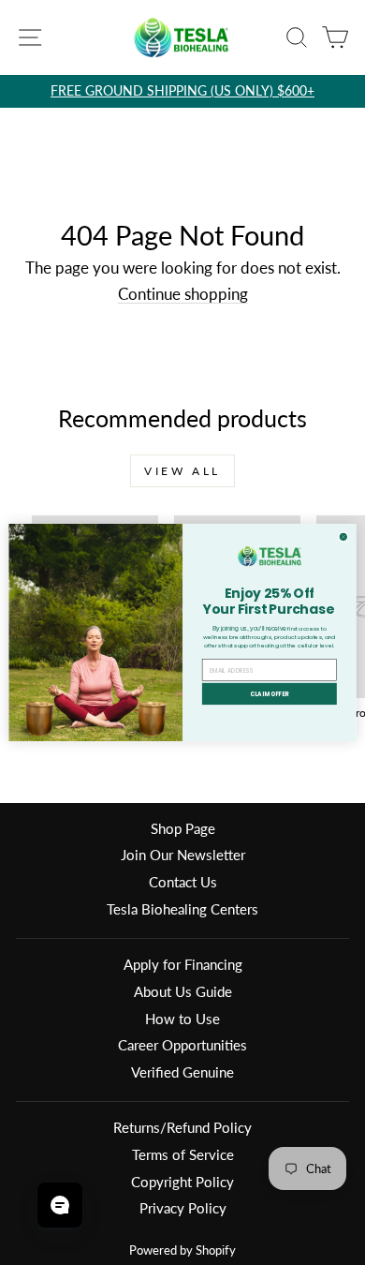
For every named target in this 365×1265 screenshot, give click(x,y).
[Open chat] (59, 1205)
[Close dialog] (343, 536)
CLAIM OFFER (269, 694)
